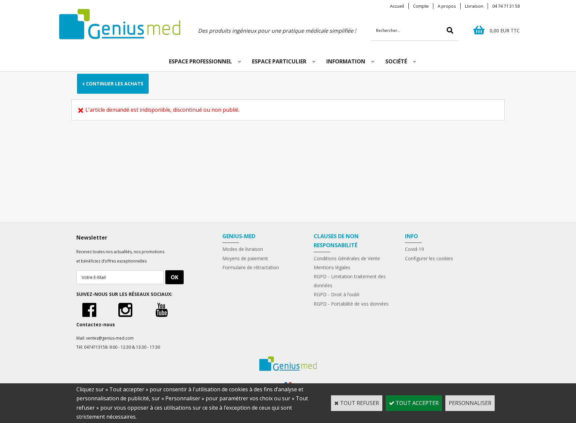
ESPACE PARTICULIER (279, 61)
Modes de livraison (242, 249)
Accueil (397, 6)
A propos (447, 6)
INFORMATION (345, 61)
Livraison (474, 6)
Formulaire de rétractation (250, 267)
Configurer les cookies (429, 258)
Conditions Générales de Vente (347, 258)
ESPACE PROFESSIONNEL (200, 61)
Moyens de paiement (245, 258)
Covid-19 (414, 249)
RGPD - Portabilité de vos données (351, 304)
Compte (421, 6)
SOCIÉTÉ (396, 61)
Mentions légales (332, 267)
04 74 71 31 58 (506, 6)
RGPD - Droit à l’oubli (336, 294)
